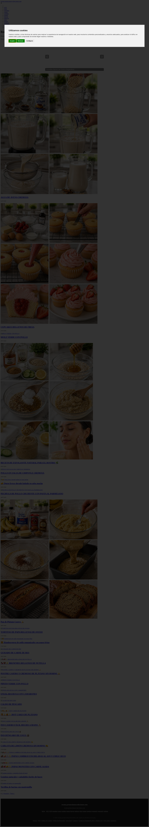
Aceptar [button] (12, 41)
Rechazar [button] (20, 41)
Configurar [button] (29, 41)
